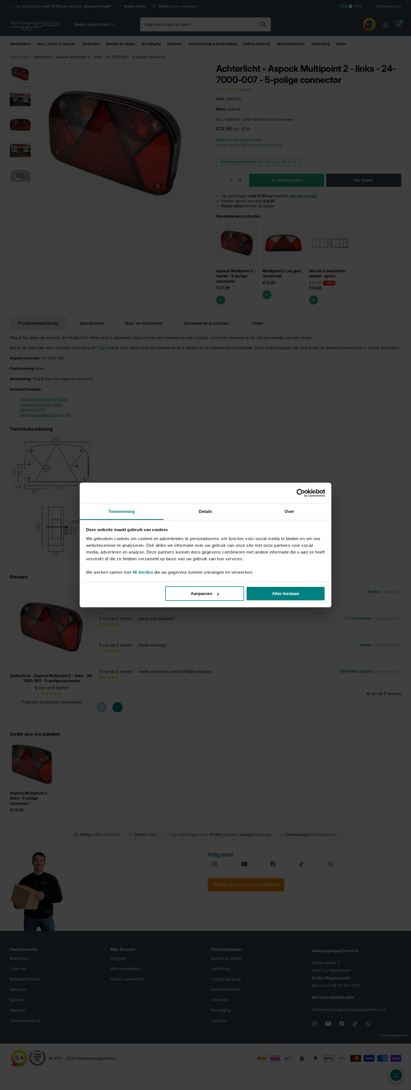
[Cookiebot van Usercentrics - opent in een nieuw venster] (300, 493)
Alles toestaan (285, 593)
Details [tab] (205, 511)
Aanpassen (201, 593)
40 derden (143, 572)
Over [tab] (289, 511)
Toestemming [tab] (121, 511)
